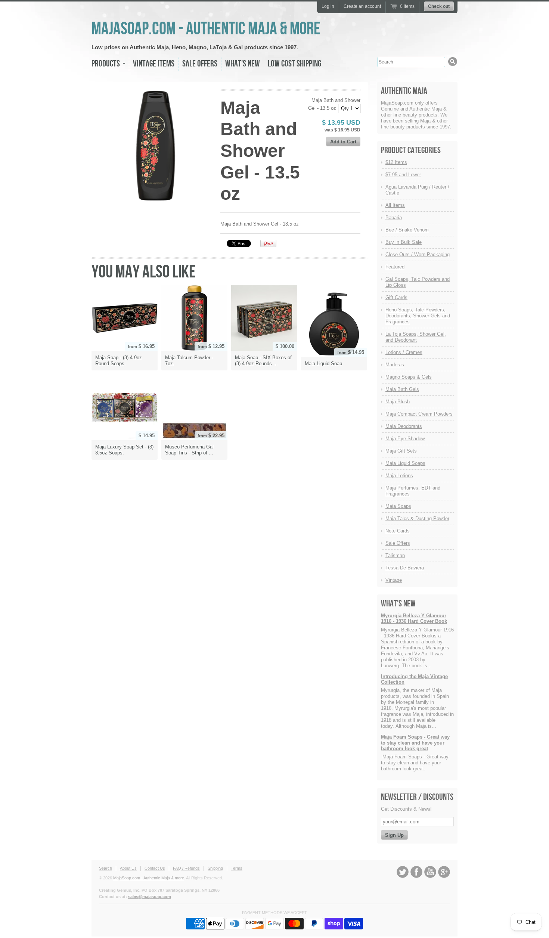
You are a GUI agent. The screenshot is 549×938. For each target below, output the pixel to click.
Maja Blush (397, 401)
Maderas (394, 364)
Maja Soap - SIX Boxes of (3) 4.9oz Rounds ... (263, 360)
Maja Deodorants (403, 426)
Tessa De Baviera (404, 568)
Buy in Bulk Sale (403, 242)
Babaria (393, 217)
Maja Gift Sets (401, 451)
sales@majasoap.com (149, 896)
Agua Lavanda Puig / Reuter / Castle (417, 190)
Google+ (444, 872)
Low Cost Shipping (294, 63)
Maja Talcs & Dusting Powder (417, 518)
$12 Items (396, 162)
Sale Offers (199, 63)
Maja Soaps (398, 506)
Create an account (362, 6)
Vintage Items (153, 63)
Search (105, 868)
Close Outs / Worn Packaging (417, 254)
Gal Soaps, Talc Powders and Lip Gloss (417, 282)
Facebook (416, 872)
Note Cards (397, 531)
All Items (395, 205)
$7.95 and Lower (403, 174)
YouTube (430, 872)
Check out (439, 6)
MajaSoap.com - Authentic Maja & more (206, 29)
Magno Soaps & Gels (408, 377)
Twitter (403, 872)
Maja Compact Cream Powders (419, 414)
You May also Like (144, 272)
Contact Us (155, 868)
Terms (236, 868)
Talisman (395, 555)
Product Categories (411, 150)
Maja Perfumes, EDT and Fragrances (412, 491)
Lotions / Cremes (403, 352)
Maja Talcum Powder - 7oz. (189, 360)
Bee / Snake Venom (407, 230)
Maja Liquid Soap (323, 363)
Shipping (215, 868)
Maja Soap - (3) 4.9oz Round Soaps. (118, 360)
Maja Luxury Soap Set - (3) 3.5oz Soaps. (124, 450)
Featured (394, 267)
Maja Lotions (399, 475)
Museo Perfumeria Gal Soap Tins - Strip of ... (189, 450)
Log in (328, 6)
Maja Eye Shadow (405, 438)
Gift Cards (396, 297)
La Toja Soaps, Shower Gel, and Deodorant (415, 337)
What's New (242, 63)
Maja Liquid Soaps (405, 463)
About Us (128, 868)
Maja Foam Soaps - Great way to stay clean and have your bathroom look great (415, 742)
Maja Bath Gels (402, 389)
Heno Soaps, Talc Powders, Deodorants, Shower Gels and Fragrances (417, 315)
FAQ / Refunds (186, 868)
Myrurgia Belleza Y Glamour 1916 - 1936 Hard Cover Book (414, 618)
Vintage (393, 580)
